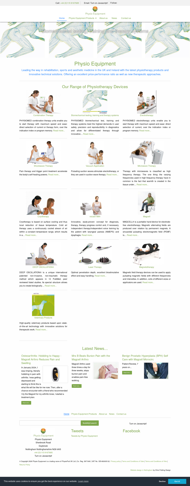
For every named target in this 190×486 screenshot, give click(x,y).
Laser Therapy (95, 267)
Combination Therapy (43, 115)
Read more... (59, 130)
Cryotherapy (43, 216)
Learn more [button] (83, 481)
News (114, 18)
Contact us (126, 18)
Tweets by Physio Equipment (84, 435)
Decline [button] (162, 481)
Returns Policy (24, 464)
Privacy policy (116, 461)
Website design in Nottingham (141, 470)
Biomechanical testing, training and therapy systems (95, 30)
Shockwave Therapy (43, 165)
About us (103, 18)
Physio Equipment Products (81, 18)
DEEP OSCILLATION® (43, 267)
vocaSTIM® (95, 216)
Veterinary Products (43, 317)
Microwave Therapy (147, 165)
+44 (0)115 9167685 (69, 2)
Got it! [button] (177, 481)
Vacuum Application (95, 165)
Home (62, 18)
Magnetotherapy (146, 267)
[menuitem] (62, 18)
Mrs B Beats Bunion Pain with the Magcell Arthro (91, 357)
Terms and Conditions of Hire (156, 461)
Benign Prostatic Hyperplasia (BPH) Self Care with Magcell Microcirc (145, 357)
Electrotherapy (146, 115)
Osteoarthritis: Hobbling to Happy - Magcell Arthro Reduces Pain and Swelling (41, 359)
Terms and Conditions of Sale (133, 461)
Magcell (146, 216)
